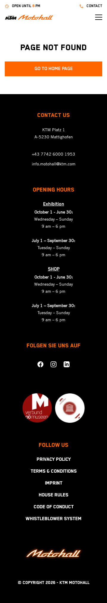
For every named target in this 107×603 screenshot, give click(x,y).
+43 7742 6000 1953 (53, 153)
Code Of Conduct (54, 507)
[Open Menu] (98, 17)
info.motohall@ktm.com (53, 163)
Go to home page (53, 69)
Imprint (53, 483)
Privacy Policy (54, 459)
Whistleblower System (53, 519)
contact (94, 6)
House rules (53, 495)
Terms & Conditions (54, 471)
